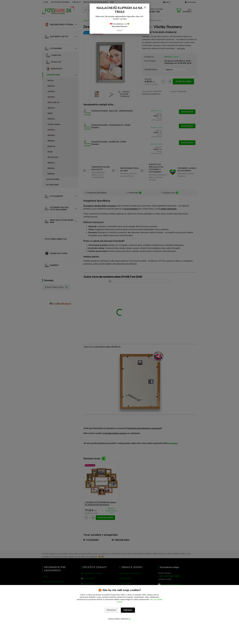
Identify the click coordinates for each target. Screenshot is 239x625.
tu (129, 619)
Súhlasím (127, 610)
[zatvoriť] (145, 7)
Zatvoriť (119, 30)
